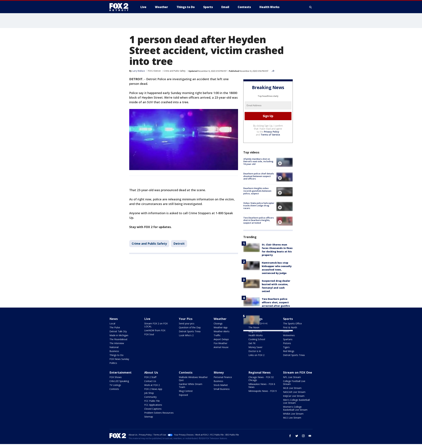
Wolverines (289, 335)
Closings (218, 323)
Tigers (286, 347)
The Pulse (114, 327)
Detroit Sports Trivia (189, 331)
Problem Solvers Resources (159, 412)
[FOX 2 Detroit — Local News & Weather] (120, 7)
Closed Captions (153, 408)
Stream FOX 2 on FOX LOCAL (156, 325)
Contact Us (150, 381)
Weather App (220, 327)
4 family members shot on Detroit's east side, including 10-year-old (258, 161)
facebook (290, 435)
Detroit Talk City (118, 331)
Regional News (259, 372)
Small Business (222, 389)
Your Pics (185, 319)
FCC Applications (153, 404)
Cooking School (256, 339)
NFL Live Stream (292, 377)
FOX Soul (149, 334)
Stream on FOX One (297, 372)
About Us (151, 372)
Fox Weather (220, 343)
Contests (114, 389)
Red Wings (288, 351)
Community (150, 396)
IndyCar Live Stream (293, 395)
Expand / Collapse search (311, 7)
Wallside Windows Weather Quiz (193, 379)
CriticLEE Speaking (119, 381)
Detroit (179, 243)
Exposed (183, 394)
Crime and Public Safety (174, 70)
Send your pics (186, 323)
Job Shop (149, 392)
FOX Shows (115, 377)
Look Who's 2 (186, 335)
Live (147, 319)
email (310, 435)
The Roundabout (118, 339)
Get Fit (252, 343)
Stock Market (221, 385)
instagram (303, 435)
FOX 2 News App (153, 389)
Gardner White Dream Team (190, 385)
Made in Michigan (118, 335)
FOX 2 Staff (150, 377)
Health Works (255, 335)
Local (112, 323)
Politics (113, 363)
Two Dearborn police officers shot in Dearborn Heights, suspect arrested (258, 220)
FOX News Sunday (119, 359)
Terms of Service (270, 134)
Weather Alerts (221, 331)
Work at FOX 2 (152, 385)
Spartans (287, 339)
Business (114, 351)
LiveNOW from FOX (154, 330)
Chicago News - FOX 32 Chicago (261, 379)
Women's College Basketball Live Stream (295, 408)
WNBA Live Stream (293, 413)
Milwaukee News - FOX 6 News (261, 385)
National (114, 347)
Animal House (221, 347)
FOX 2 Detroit (154, 70)
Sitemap (148, 416)
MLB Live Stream (292, 388)
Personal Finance (223, 377)
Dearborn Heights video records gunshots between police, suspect (257, 191)
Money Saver (255, 347)
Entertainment (120, 372)
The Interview (116, 343)
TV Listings (115, 385)
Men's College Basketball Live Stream (296, 401)
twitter (296, 435)
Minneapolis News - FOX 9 (262, 391)
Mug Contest (255, 331)
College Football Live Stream (294, 383)
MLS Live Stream (292, 417)
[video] (284, 162)
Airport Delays (221, 339)
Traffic (217, 335)
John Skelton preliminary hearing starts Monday (274, 320)
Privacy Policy (271, 131)
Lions (286, 331)
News (113, 319)
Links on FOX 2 (256, 355)
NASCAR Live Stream (294, 392)
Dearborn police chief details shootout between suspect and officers (258, 176)
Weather (220, 319)
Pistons (287, 343)
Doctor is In (254, 351)
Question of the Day (190, 327)
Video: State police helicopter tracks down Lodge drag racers (258, 206)
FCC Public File (152, 400)
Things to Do (116, 355)
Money (219, 372)
